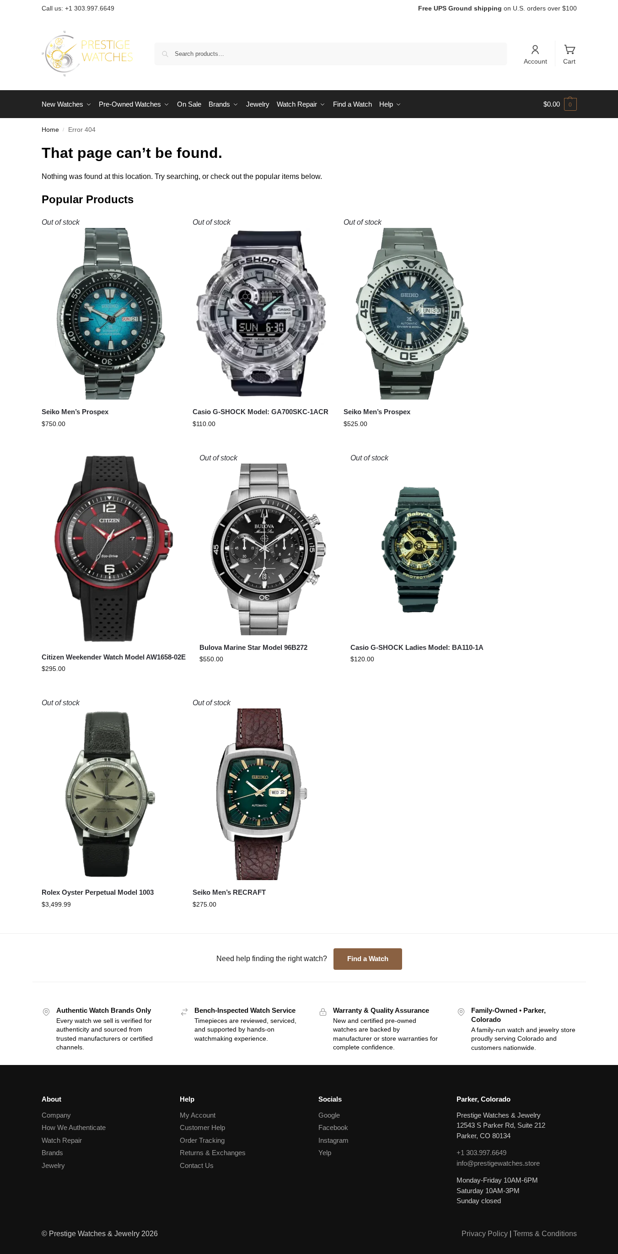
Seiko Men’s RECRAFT (229, 892)
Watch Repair (62, 1140)
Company (56, 1115)
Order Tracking (202, 1140)
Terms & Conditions (545, 1234)
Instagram (333, 1140)
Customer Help (202, 1127)
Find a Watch (367, 958)
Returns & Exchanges (213, 1153)
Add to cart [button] (113, 686)
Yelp (324, 1153)
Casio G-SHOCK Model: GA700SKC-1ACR (260, 412)
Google (329, 1115)
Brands (52, 1153)
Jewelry (53, 1165)
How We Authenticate (74, 1127)
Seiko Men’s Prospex (75, 412)
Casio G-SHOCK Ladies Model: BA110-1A (417, 647)
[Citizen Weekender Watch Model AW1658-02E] (114, 549)
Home (50, 129)
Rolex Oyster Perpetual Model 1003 (98, 892)
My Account (197, 1115)
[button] (560, 104)
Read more (110, 441)
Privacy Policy (485, 1234)
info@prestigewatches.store (498, 1163)
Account (535, 61)
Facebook (333, 1127)
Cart (569, 61)
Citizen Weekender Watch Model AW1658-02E (114, 657)
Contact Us (197, 1165)
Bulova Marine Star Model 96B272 (253, 647)
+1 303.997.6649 (481, 1153)
